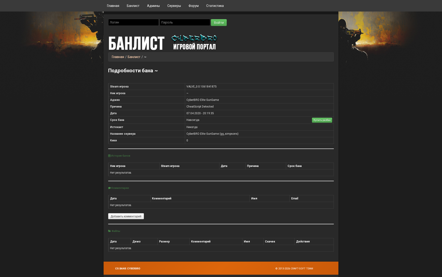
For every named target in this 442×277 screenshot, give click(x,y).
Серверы (174, 6)
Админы (153, 6)
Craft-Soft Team (302, 268)
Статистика (215, 6)
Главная (113, 6)
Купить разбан (322, 120)
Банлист (133, 6)
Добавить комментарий (126, 216)
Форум (194, 6)
